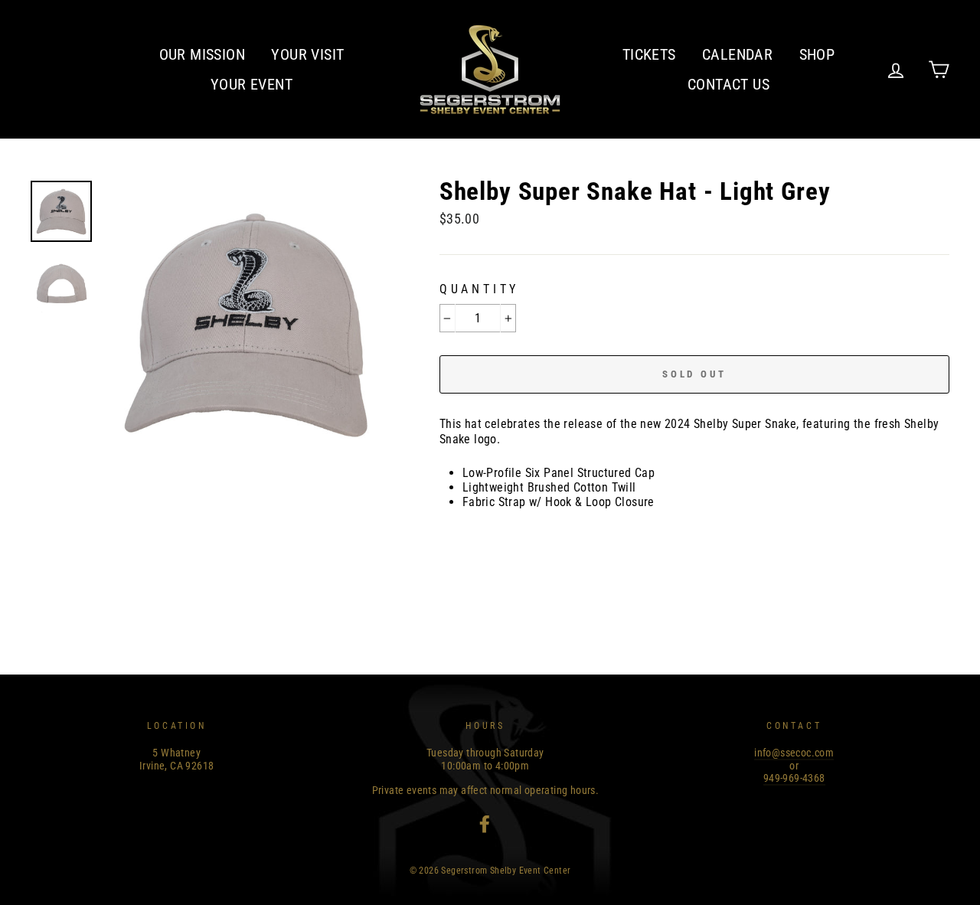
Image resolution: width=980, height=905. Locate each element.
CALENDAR (737, 54)
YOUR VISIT (307, 54)
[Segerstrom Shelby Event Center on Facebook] (484, 824)
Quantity (479, 289)
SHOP (817, 54)
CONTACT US (728, 84)
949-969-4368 (794, 778)
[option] (245, 323)
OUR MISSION (202, 54)
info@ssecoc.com (794, 753)
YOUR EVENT (251, 84)
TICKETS (649, 54)
